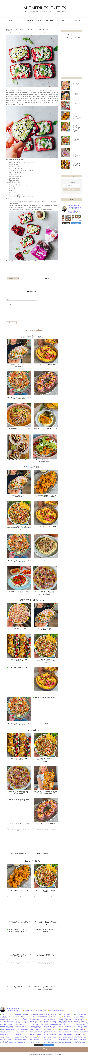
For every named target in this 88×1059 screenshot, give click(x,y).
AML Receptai (28, 20)
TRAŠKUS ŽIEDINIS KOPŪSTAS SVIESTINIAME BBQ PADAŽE (77, 116)
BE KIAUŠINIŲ (19, 32)
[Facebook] (46, 278)
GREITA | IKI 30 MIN (28, 32)
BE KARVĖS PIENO (10, 32)
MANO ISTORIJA (60, 20)
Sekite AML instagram (71, 202)
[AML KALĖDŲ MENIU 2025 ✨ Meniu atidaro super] (73, 216)
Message (8, 304)
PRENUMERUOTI (71, 189)
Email (7, 299)
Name (7, 293)
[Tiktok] (11, 20)
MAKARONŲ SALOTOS (76, 84)
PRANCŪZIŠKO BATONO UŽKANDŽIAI (77, 164)
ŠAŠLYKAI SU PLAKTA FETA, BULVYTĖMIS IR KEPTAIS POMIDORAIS (77, 141)
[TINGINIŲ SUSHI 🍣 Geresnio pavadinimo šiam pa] (79, 219)
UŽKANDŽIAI (36, 32)
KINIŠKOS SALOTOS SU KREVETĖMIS (76, 95)
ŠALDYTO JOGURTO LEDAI (76, 105)
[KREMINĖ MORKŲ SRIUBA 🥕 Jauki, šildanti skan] (76, 219)
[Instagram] (9, 20)
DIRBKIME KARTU (48, 20)
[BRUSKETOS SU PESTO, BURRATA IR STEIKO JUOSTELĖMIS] (63, 216)
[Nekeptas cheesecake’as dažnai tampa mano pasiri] (63, 219)
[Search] (80, 20)
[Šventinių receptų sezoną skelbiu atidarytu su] (69, 219)
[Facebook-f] (7, 20)
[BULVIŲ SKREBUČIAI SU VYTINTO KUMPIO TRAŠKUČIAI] (79, 216)
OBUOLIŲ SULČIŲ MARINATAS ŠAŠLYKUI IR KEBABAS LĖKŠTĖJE (76, 128)
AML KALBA (38, 20)
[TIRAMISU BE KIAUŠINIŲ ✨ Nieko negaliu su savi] (66, 219)
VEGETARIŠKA (43, 32)
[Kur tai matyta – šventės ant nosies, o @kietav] (69, 216)
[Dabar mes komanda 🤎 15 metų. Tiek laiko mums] (66, 216)
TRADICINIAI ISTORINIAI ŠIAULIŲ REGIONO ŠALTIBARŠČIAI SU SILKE (77, 153)
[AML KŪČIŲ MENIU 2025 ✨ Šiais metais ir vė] (76, 216)
